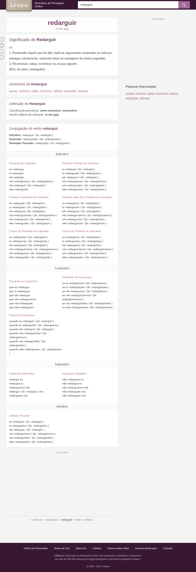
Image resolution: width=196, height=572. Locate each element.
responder (70, 90)
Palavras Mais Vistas (118, 548)
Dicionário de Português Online (49, 5)
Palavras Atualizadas (146, 548)
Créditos (96, 548)
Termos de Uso (61, 548)
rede (78, 519)
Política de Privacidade (36, 548)
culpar (34, 90)
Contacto (167, 548)
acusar (13, 90)
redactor (38, 519)
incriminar (46, 90)
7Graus (106, 566)
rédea (87, 519)
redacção (52, 519)
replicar (57, 90)
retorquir (83, 90)
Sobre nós (81, 548)
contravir (24, 90)
